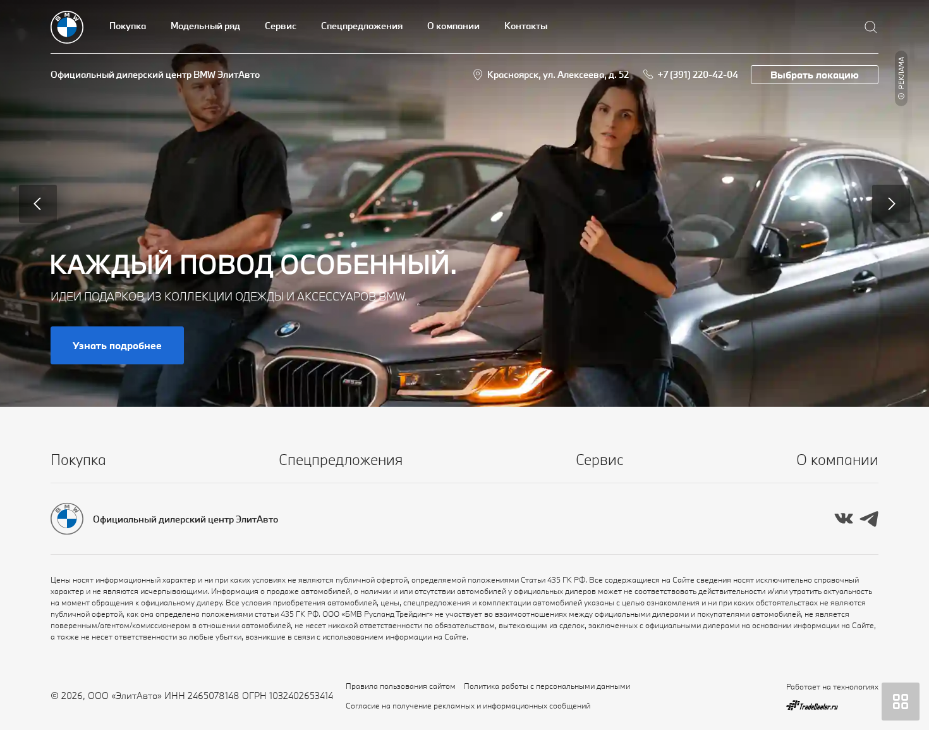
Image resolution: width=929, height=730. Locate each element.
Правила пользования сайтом (401, 686)
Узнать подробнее (117, 345)
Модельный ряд (205, 26)
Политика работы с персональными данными (547, 686)
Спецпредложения (362, 26)
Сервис (280, 26)
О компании (453, 26)
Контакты (525, 26)
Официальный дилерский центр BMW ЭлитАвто (155, 74)
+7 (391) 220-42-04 (697, 74)
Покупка (127, 26)
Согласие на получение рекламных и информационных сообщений (468, 705)
